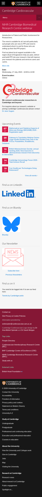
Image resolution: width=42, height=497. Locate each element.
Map (3, 462)
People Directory (8, 341)
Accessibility (7, 395)
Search (38, 3)
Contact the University (10, 392)
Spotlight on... (7, 490)
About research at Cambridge (13, 481)
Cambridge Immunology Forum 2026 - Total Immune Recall (23, 161)
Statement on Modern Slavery (13, 406)
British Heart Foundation (11, 371)
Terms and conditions (10, 410)
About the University (10, 446)
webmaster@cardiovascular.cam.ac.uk (17, 324)
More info (5, 66)
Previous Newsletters (14, 275)
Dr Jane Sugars (8, 111)
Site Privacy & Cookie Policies (13, 316)
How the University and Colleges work (16, 450)
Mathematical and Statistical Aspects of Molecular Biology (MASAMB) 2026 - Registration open (24, 130)
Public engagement (9, 485)
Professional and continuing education (16, 431)
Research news (8, 477)
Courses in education (10, 440)
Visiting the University (10, 467)
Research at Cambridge (11, 473)
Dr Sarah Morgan (27, 330)
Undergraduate (8, 423)
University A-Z (7, 413)
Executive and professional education (16, 435)
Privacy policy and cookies (12, 402)
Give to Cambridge (9, 454)
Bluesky (5, 235)
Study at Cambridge (10, 419)
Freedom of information (11, 399)
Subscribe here (13, 271)
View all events (31, 175)
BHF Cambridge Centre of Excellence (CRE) (19, 351)
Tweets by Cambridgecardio (13, 296)
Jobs (4, 458)
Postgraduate (7, 427)
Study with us (7, 361)
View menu (3, 3)
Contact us (6, 312)
